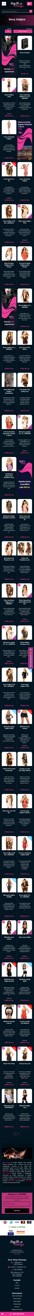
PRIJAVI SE (17, 1210)
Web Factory (17, 1253)
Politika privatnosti (17, 1309)
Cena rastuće (23, 31)
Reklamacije (17, 1304)
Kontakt (17, 1288)
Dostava (17, 1306)
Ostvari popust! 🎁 (30, 659)
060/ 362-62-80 (18, 1314)
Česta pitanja (17, 1298)
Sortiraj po (29, 28)
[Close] (30, 649)
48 (8, 31)
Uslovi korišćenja (17, 1296)
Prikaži (9, 28)
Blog (17, 1282)
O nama (17, 1285)
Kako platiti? (17, 1301)
